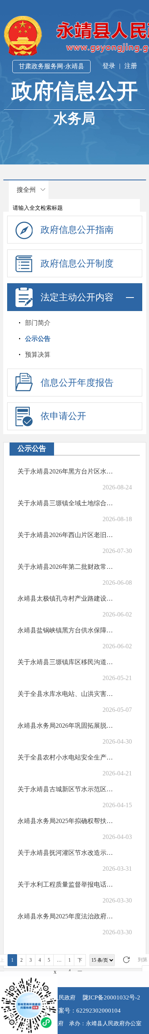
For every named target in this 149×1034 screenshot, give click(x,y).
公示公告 (37, 338)
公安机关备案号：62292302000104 (75, 1010)
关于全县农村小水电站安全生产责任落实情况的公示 (65, 757)
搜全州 (26, 189)
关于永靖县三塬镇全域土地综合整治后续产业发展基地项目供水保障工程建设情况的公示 (65, 503)
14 (69, 961)
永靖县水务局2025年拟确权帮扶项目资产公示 (65, 821)
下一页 (79, 961)
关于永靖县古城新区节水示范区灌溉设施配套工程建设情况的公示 (65, 789)
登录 (109, 65)
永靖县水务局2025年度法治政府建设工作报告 (65, 916)
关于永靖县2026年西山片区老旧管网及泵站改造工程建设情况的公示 (65, 534)
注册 (130, 65)
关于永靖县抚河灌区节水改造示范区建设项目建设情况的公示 (65, 852)
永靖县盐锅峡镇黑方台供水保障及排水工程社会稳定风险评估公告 (65, 630)
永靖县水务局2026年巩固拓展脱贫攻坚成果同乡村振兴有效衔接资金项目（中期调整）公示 (65, 725)
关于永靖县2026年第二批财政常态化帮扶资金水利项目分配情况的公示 (65, 566)
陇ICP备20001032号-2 (110, 997)
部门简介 (37, 322)
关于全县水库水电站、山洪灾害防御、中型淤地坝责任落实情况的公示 (65, 693)
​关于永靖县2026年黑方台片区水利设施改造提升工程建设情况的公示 (65, 471)
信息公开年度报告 (77, 383)
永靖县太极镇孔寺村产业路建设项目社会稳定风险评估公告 (65, 598)
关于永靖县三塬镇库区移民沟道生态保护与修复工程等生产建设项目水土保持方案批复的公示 (65, 662)
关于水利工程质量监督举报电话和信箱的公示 (65, 884)
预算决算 (37, 354)
